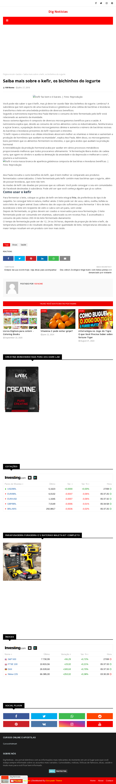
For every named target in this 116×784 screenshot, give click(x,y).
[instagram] (107, 3)
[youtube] (100, 724)
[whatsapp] (72, 716)
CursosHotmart (10, 743)
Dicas (14, 244)
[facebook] (96, 3)
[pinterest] (111, 3)
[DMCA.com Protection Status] (58, 772)
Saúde (18, 74)
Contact (109, 780)
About (100, 780)
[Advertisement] (58, 46)
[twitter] (101, 3)
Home (93, 780)
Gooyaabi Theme (54, 780)
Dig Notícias (58, 12)
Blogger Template (22, 780)
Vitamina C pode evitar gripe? (57, 331)
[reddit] (100, 716)
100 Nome (9, 87)
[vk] (44, 724)
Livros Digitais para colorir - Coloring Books (18, 332)
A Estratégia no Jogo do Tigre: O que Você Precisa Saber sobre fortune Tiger (95, 334)
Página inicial (8, 74)
